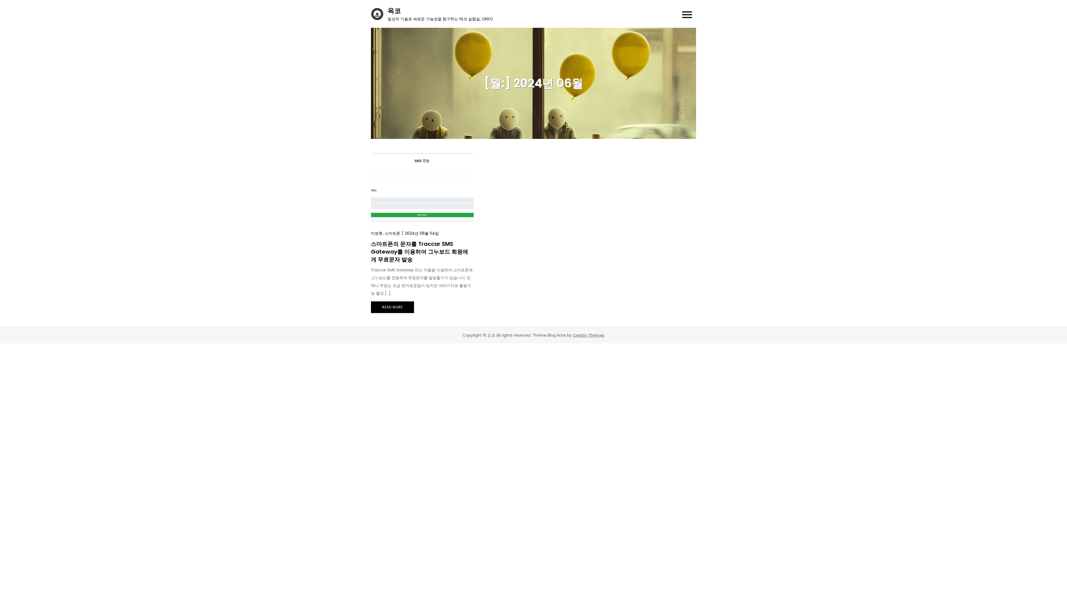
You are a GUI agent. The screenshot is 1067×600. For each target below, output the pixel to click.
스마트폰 (392, 233)
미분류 (377, 233)
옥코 (394, 10)
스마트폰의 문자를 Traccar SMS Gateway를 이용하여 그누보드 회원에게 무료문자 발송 (419, 251)
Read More (392, 307)
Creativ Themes (588, 335)
